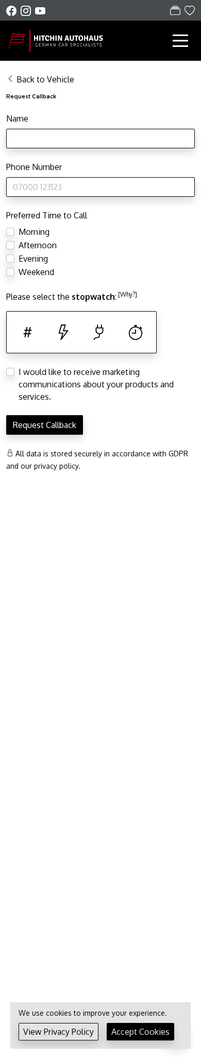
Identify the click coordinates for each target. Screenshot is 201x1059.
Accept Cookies (140, 1032)
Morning (34, 232)
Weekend (36, 272)
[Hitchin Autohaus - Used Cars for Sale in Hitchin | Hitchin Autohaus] (58, 39)
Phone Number (34, 167)
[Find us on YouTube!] (40, 10)
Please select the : (71, 296)
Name (17, 118)
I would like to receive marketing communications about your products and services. (96, 384)
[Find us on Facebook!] (13, 10)
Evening (33, 258)
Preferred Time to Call (46, 215)
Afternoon (38, 245)
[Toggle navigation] (180, 40)
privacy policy (56, 466)
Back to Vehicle (45, 79)
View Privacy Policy (58, 1032)
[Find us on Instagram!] (28, 10)
